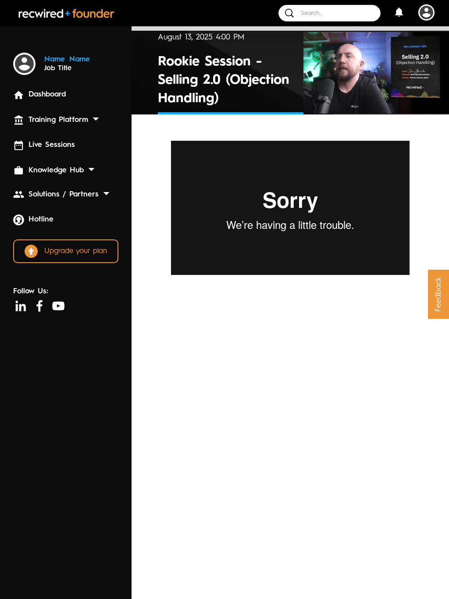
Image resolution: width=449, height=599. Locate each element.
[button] (398, 13)
